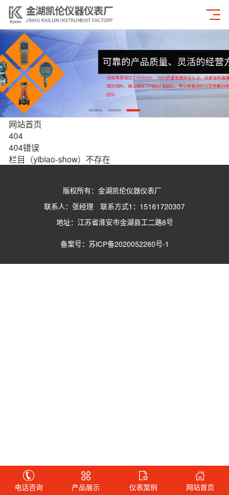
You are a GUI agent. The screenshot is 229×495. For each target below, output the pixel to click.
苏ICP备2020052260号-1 (129, 244)
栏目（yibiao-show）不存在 (59, 159)
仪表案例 (143, 487)
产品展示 (86, 487)
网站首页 (25, 124)
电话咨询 (29, 487)
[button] (96, 110)
